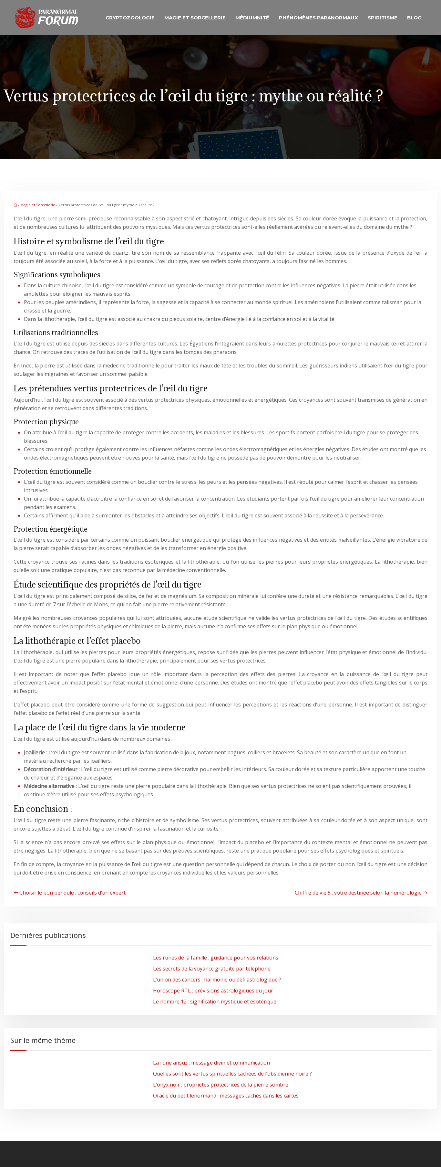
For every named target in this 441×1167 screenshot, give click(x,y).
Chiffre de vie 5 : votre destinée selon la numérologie (358, 892)
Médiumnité (252, 18)
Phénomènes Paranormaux (318, 18)
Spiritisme (382, 18)
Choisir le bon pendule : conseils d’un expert (72, 892)
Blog (414, 18)
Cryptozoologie (130, 18)
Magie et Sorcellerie (195, 18)
